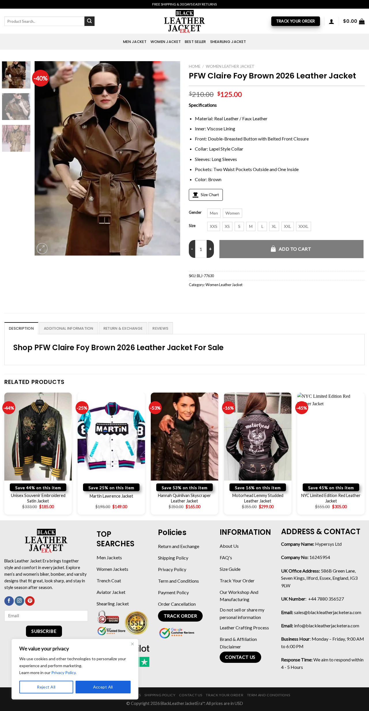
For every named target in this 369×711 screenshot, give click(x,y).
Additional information (68, 328)
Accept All (103, 686)
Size (192, 226)
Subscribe (43, 631)
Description (21, 328)
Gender (195, 213)
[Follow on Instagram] (19, 601)
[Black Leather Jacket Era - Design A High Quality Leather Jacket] (184, 21)
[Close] (132, 643)
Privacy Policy (63, 672)
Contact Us (190, 695)
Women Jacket (165, 41)
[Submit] (89, 21)
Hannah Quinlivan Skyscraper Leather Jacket (184, 498)
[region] (75, 669)
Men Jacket (134, 41)
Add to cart (295, 249)
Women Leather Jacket (230, 66)
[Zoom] (42, 248)
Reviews (160, 328)
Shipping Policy (159, 695)
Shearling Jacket (228, 41)
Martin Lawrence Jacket (111, 496)
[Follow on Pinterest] (30, 601)
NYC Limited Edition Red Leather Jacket (331, 498)
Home (194, 66)
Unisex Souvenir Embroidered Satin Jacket (38, 498)
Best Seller (195, 41)
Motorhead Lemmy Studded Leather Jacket (257, 498)
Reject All (46, 686)
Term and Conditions (268, 695)
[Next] (170, 158)
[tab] (21, 328)
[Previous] (44, 158)
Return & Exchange (122, 328)
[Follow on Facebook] (9, 601)
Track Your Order (224, 695)
